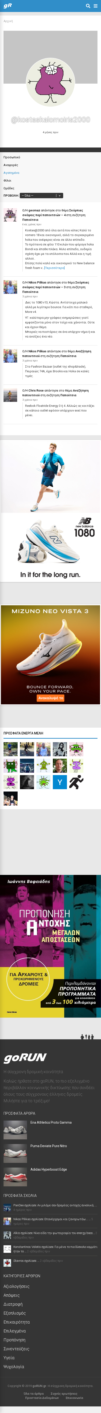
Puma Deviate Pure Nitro (49, 1146)
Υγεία (9, 1357)
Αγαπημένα (11, 173)
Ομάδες (9, 188)
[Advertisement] (35, 843)
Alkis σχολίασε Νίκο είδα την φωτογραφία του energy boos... (54, 1233)
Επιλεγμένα (15, 1330)
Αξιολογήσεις (17, 1286)
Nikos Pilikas (37, 282)
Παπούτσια (30, 219)
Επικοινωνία (74, 1398)
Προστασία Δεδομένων (42, 1398)
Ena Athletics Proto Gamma (51, 1122)
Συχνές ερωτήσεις (64, 1393)
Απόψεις (12, 1295)
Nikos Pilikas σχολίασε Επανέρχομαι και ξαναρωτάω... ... (52, 1219)
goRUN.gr (39, 1386)
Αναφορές (11, 165)
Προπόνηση (14, 1339)
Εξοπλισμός (15, 1313)
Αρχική (8, 21)
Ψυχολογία (14, 1366)
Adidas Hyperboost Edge (49, 1169)
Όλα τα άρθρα (34, 1393)
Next (89, 574)
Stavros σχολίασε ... (26, 1260)
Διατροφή (13, 1304)
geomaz (34, 210)
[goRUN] (8, 7)
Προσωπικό (12, 157)
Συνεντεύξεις (16, 1348)
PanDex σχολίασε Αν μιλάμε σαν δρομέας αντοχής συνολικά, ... (55, 1205)
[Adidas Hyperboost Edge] (15, 1184)
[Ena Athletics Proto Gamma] (15, 1137)
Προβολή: (11, 195)
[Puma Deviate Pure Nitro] (15, 1161)
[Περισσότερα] (54, 268)
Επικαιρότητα (17, 1322)
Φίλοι (7, 180)
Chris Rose (36, 390)
